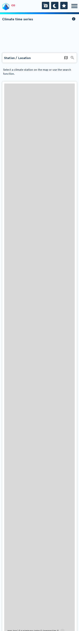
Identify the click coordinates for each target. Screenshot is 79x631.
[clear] (66, 58)
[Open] (72, 57)
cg (13, 5)
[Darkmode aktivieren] (54, 5)
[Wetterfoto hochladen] (45, 5)
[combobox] (39, 59)
